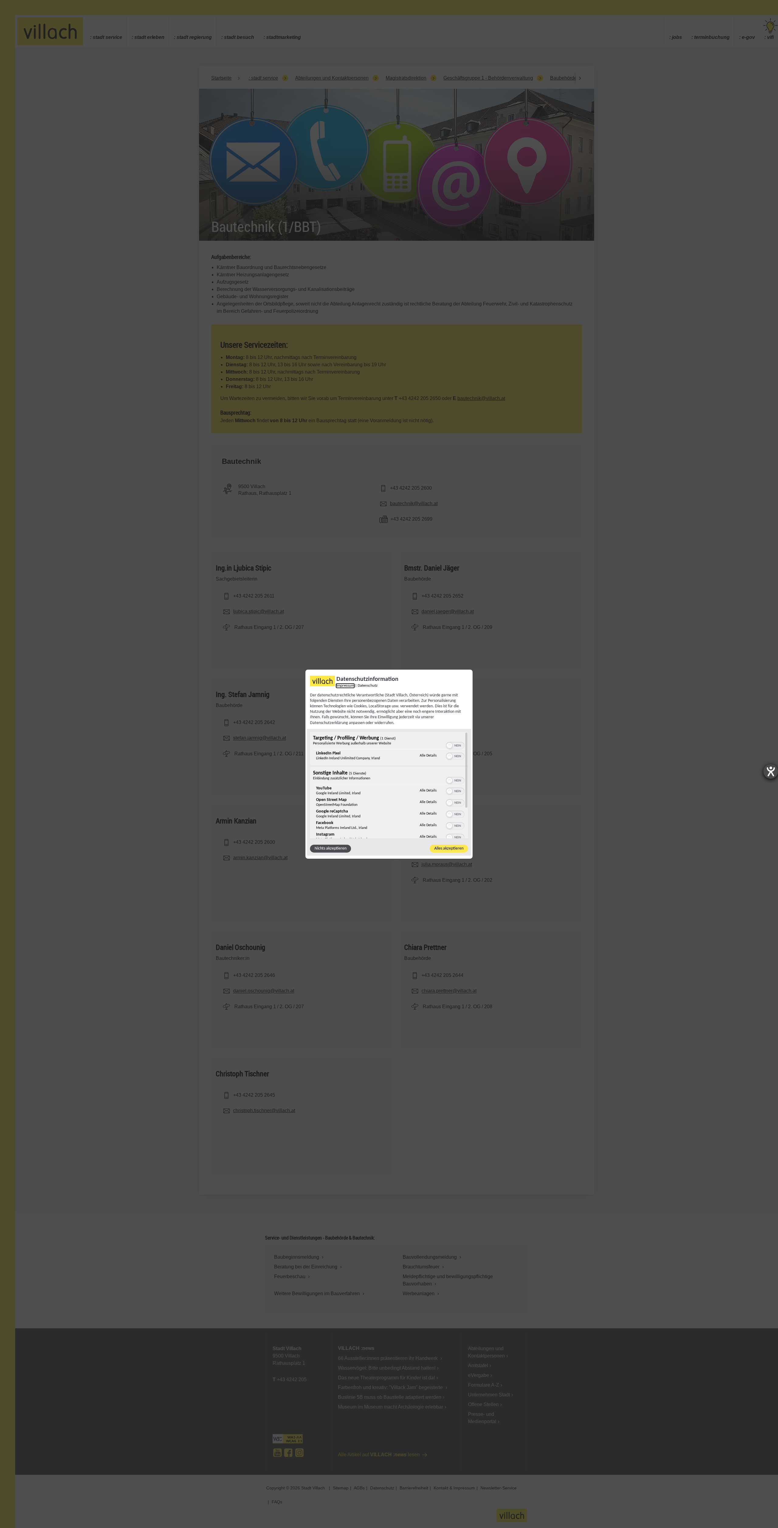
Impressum (345, 685)
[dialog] (389, 763)
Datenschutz (367, 685)
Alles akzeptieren (448, 848)
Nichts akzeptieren (330, 848)
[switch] (455, 745)
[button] (449, 745)
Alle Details (428, 755)
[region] (389, 785)
